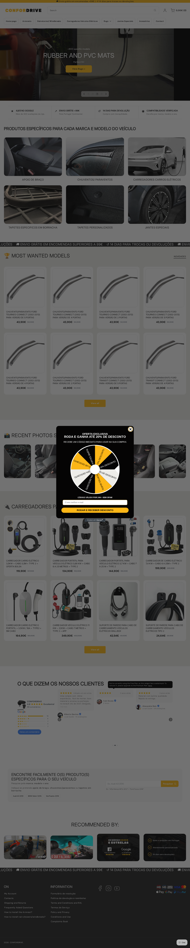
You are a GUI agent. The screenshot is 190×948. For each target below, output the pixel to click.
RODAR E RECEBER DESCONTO (95, 510)
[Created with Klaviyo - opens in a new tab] (95, 520)
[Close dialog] (130, 429)
